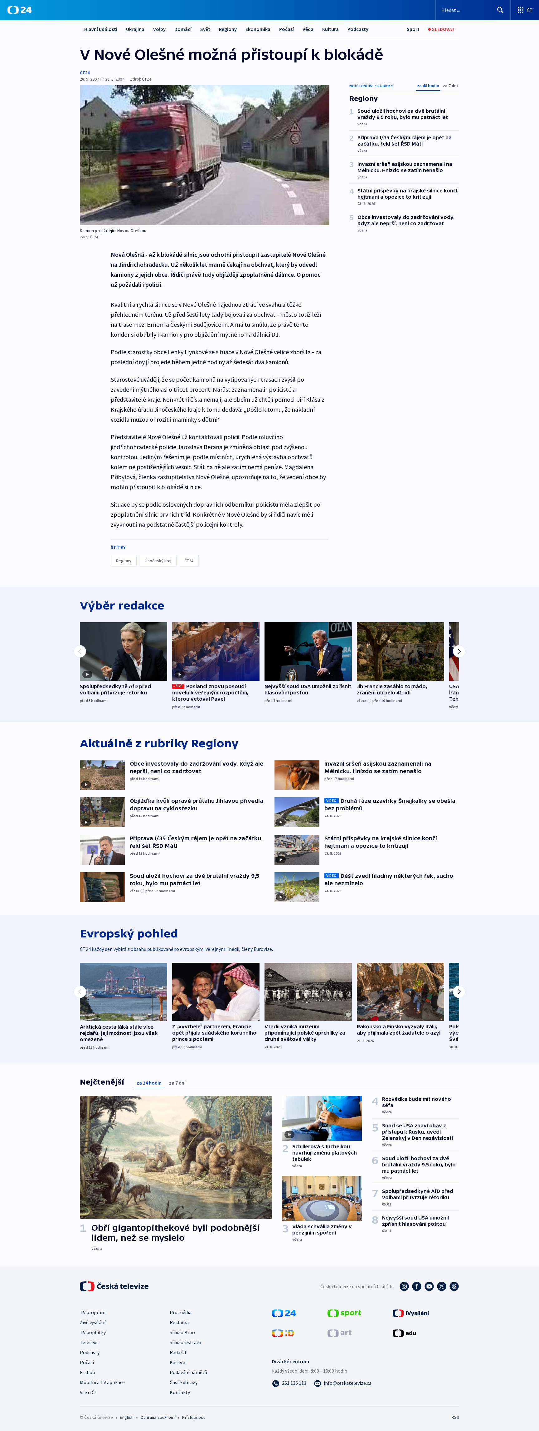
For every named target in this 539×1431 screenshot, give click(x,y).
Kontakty (180, 1392)
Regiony (228, 29)
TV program (92, 1312)
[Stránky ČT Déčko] (283, 1332)
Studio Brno (182, 1332)
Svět (205, 29)
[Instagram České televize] (404, 1286)
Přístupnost (193, 1417)
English (126, 1417)
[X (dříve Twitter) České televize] (442, 1286)
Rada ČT (178, 1352)
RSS (455, 1417)
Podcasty (357, 29)
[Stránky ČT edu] (404, 1332)
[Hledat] (500, 10)
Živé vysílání (92, 1322)
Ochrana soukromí (157, 1417)
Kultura (330, 29)
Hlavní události (100, 29)
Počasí (286, 29)
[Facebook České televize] (417, 1286)
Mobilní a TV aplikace (102, 1382)
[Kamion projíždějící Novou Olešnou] (204, 155)
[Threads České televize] (454, 1286)
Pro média (181, 1312)
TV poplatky (93, 1332)
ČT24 (85, 72)
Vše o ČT (89, 1392)
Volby (159, 29)
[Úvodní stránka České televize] (115, 1286)
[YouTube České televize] (429, 1286)
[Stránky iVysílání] (411, 1312)
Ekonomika (257, 29)
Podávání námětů (188, 1372)
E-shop (87, 1372)
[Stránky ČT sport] (344, 1312)
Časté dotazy (183, 1382)
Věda (308, 29)
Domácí (183, 29)
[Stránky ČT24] (284, 1312)
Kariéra (177, 1362)
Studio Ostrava (185, 1342)
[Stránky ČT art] (340, 1332)
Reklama (179, 1322)
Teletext (89, 1342)
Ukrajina (135, 29)
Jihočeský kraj (157, 561)
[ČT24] (19, 10)
